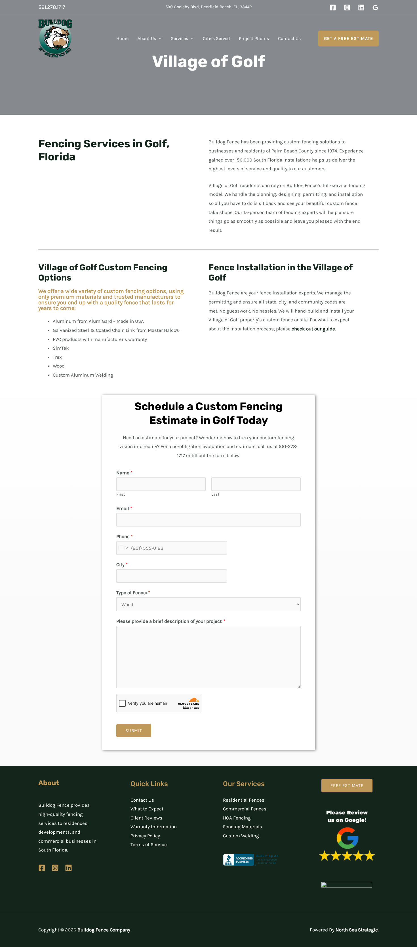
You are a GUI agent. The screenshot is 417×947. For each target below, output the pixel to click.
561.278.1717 (51, 7)
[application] (159, 38)
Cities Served (216, 38)
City (122, 564)
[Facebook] (333, 7)
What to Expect (146, 809)
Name (124, 472)
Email (124, 508)
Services (179, 38)
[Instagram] (347, 7)
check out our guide (313, 329)
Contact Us (289, 38)
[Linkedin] (361, 7)
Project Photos (254, 38)
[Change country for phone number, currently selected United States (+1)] (122, 548)
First (120, 494)
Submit (133, 730)
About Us (147, 38)
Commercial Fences (244, 809)
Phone (124, 536)
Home (122, 38)
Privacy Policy (145, 835)
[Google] (375, 7)
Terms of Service (148, 844)
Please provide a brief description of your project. (171, 621)
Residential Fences (243, 800)
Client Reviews (146, 818)
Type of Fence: (133, 592)
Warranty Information (153, 826)
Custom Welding (241, 835)
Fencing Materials (242, 826)
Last (215, 494)
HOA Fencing (237, 818)
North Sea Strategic (357, 930)
